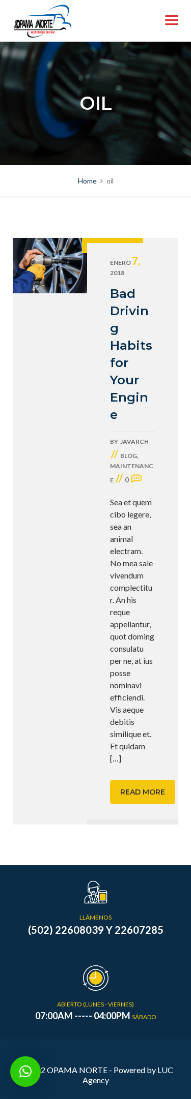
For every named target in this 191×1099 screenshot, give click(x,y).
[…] (115, 758)
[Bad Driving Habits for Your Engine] (50, 531)
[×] (25, 1071)
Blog (128, 456)
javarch (134, 441)
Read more (142, 792)
